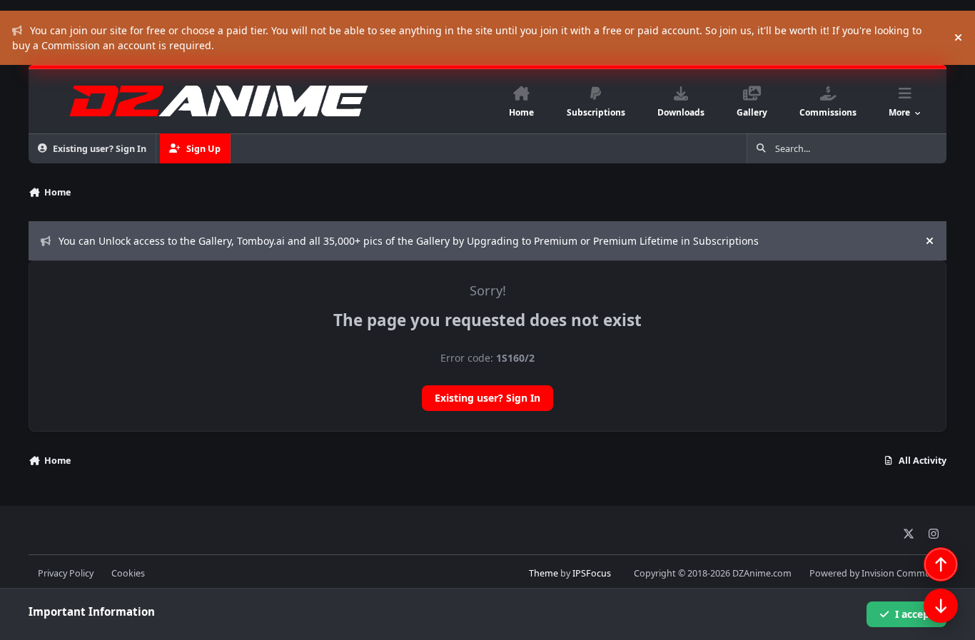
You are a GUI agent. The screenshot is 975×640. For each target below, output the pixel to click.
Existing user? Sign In (487, 398)
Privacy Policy (66, 573)
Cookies (128, 573)
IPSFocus (591, 573)
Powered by (877, 573)
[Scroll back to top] (941, 564)
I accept (914, 614)
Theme (543, 573)
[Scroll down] (941, 606)
